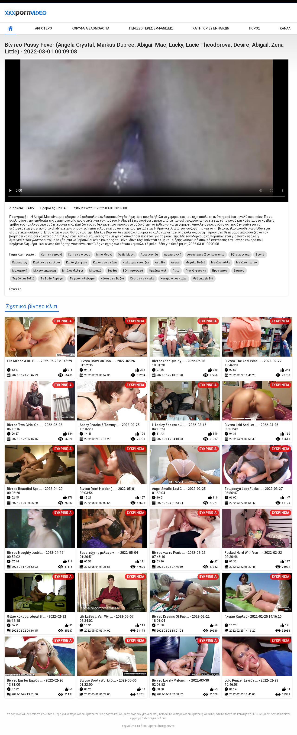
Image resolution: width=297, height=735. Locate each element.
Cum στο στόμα (79, 254)
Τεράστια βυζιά (23, 278)
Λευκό (175, 262)
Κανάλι (285, 28)
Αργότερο (43, 28)
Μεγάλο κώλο (220, 262)
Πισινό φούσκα (196, 270)
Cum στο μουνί (51, 254)
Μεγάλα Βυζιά (195, 262)
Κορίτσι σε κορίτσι (46, 262)
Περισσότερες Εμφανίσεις (151, 28)
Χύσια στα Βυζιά (112, 278)
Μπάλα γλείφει (72, 270)
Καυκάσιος (19, 262)
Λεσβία (160, 262)
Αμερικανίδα (149, 254)
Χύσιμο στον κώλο (174, 278)
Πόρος (254, 28)
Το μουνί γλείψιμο (82, 278)
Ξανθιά (112, 270)
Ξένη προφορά (133, 270)
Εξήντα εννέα (240, 254)
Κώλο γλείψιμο (76, 262)
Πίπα (176, 270)
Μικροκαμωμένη (44, 270)
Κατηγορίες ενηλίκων (211, 28)
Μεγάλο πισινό (246, 262)
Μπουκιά (95, 270)
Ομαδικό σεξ (158, 270)
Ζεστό (260, 254)
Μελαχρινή (19, 270)
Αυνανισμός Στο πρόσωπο (206, 254)
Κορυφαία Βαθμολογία (90, 28)
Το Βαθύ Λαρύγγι (52, 278)
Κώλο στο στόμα (105, 262)
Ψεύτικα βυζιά (203, 278)
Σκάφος (239, 270)
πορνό (126, 726)
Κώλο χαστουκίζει (136, 262)
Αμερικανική (172, 254)
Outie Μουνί (126, 254)
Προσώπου (219, 270)
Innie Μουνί (104, 254)
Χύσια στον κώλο (142, 278)
